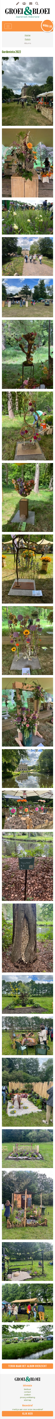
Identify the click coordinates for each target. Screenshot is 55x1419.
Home (27, 35)
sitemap (27, 1400)
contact (27, 1392)
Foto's (27, 39)
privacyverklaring (27, 1397)
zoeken (27, 1395)
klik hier (27, 1413)
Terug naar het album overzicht (27, 1366)
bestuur (27, 1389)
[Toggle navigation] (8, 26)
